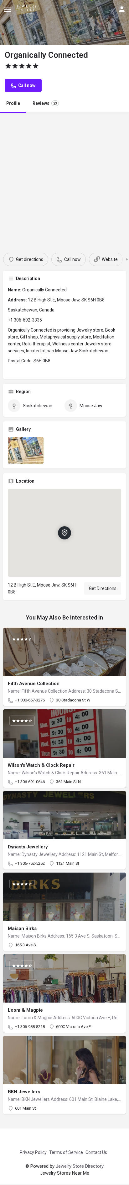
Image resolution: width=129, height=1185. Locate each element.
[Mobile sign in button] (122, 9)
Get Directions (102, 588)
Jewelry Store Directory (80, 1166)
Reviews (45, 103)
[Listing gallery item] (26, 450)
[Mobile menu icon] (7, 9)
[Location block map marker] (64, 532)
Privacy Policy (33, 1152)
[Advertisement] (64, 180)
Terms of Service (66, 1152)
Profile (13, 103)
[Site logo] (27, 9)
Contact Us (96, 1152)
